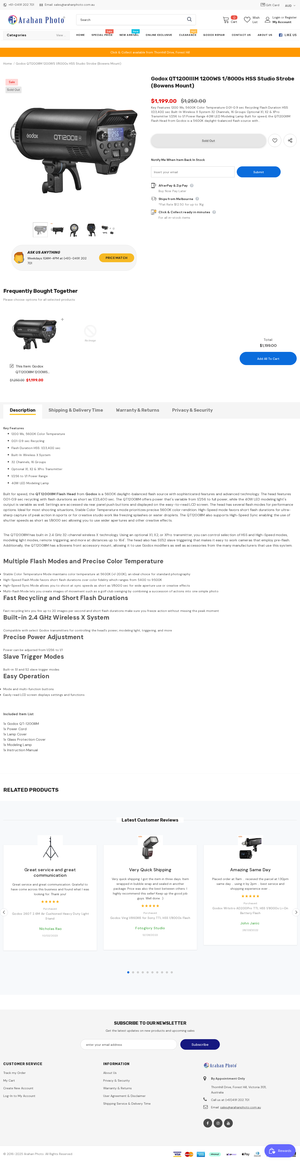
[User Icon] (268, 20)
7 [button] (157, 972)
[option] (74, 147)
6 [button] (152, 972)
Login (277, 17)
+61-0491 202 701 (21, 5)
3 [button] (138, 972)
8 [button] (162, 972)
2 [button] (133, 972)
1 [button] (128, 972)
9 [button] (167, 972)
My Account (282, 22)
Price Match (116, 258)
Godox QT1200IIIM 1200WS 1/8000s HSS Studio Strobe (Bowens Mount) (35, 369)
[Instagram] (218, 1123)
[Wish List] (274, 140)
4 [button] (143, 972)
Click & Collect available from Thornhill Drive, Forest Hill (150, 52)
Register (291, 17)
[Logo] (36, 19)
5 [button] (147, 972)
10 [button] (172, 972)
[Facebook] (207, 1123)
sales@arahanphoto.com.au (74, 5)
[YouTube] (228, 1123)
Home (7, 63)
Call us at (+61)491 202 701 (230, 1100)
